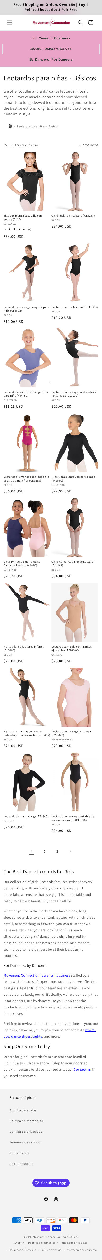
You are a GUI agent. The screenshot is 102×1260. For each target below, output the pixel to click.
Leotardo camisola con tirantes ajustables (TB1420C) (71, 648)
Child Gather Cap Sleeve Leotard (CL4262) (72, 563)
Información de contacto (81, 1249)
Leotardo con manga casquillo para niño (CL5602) (26, 309)
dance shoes (21, 1036)
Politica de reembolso (26, 1121)
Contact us (82, 1069)
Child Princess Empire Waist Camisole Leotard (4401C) (22, 563)
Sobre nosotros (21, 1164)
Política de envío (51, 1249)
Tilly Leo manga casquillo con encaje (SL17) (23, 217)
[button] (9, 22)
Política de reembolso (42, 1242)
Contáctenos (19, 1153)
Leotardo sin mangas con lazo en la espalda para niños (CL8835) (26, 478)
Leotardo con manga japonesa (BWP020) (71, 733)
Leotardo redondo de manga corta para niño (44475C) (26, 394)
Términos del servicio (23, 1249)
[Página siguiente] (70, 851)
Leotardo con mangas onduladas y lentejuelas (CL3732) (73, 394)
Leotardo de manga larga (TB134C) (26, 816)
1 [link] (32, 851)
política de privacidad (25, 1131)
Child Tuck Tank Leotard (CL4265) (73, 215)
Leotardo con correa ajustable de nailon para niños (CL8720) (72, 818)
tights (37, 1036)
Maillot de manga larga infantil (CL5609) (24, 648)
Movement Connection (46, 1236)
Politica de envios (23, 1110)
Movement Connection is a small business (37, 975)
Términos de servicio (25, 1142)
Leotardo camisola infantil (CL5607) (74, 307)
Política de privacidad (74, 1242)
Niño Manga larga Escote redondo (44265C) (73, 478)
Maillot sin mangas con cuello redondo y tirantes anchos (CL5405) (27, 733)
